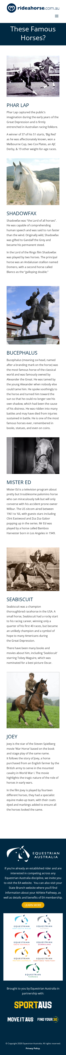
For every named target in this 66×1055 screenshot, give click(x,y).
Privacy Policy (33, 1048)
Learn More (33, 905)
